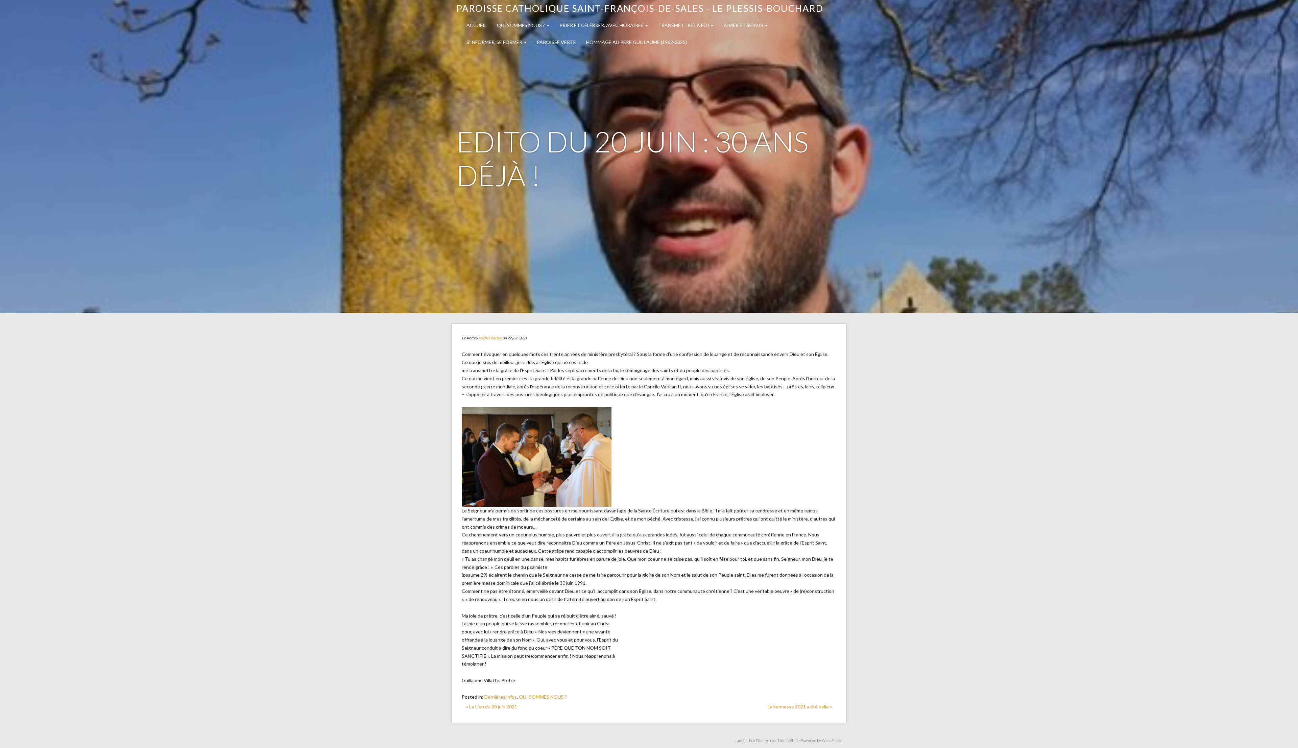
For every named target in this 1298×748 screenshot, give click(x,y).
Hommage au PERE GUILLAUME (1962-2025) (636, 42)
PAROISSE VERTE (556, 42)
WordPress (832, 740)
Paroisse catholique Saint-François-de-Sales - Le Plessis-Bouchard (639, 8)
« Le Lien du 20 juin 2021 (491, 706)
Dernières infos (500, 697)
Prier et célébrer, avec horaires (602, 25)
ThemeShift (787, 740)
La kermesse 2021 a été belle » (800, 706)
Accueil (476, 25)
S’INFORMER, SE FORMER (494, 42)
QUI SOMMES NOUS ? (521, 25)
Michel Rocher (490, 338)
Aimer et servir (744, 25)
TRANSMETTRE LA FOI (684, 25)
